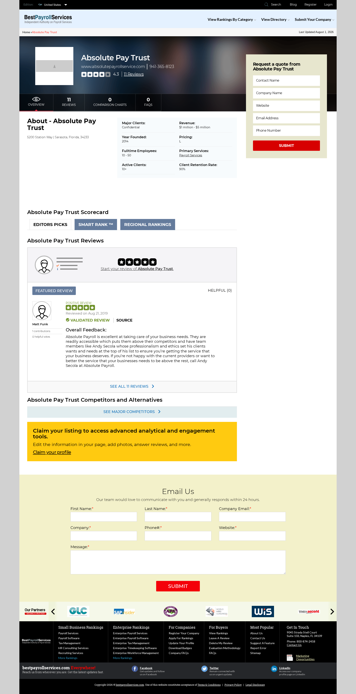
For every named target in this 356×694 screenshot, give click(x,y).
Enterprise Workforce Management (136, 653)
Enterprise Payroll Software (131, 638)
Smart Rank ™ (95, 224)
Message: (79, 547)
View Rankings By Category (230, 19)
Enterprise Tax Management (131, 643)
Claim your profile (52, 452)
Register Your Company (184, 633)
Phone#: (153, 527)
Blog (293, 4)
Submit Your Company (313, 19)
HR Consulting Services (73, 648)
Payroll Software (69, 638)
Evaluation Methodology (224, 648)
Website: (228, 527)
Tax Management (69, 643)
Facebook (135, 669)
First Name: (81, 509)
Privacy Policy (233, 684)
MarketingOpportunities (305, 657)
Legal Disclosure (255, 684)
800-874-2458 (306, 641)
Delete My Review (221, 643)
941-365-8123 (162, 66)
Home (26, 32)
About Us (256, 633)
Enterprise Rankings (131, 627)
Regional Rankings (147, 224)
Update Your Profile (181, 643)
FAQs (212, 653)
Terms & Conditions (209, 684)
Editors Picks (50, 224)
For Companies (182, 627)
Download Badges (180, 648)
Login (328, 4)
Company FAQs (179, 653)
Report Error (258, 648)
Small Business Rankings (80, 627)
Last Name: (156, 509)
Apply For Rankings (181, 638)
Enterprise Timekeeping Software (135, 648)
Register (310, 4)
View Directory (274, 19)
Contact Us (257, 638)
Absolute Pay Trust (44, 32)
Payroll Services (190, 155)
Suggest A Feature (262, 643)
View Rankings (218, 633)
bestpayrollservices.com (130, 684)
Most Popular (262, 627)
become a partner (35, 614)
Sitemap (255, 653)
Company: (80, 527)
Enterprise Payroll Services (130, 633)
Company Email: (235, 509)
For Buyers (218, 627)
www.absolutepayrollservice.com (113, 66)
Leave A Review (219, 638)
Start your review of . (137, 269)
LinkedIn (274, 669)
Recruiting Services (70, 653)
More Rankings (67, 658)
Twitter (204, 669)
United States (52, 4)
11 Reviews (134, 74)
